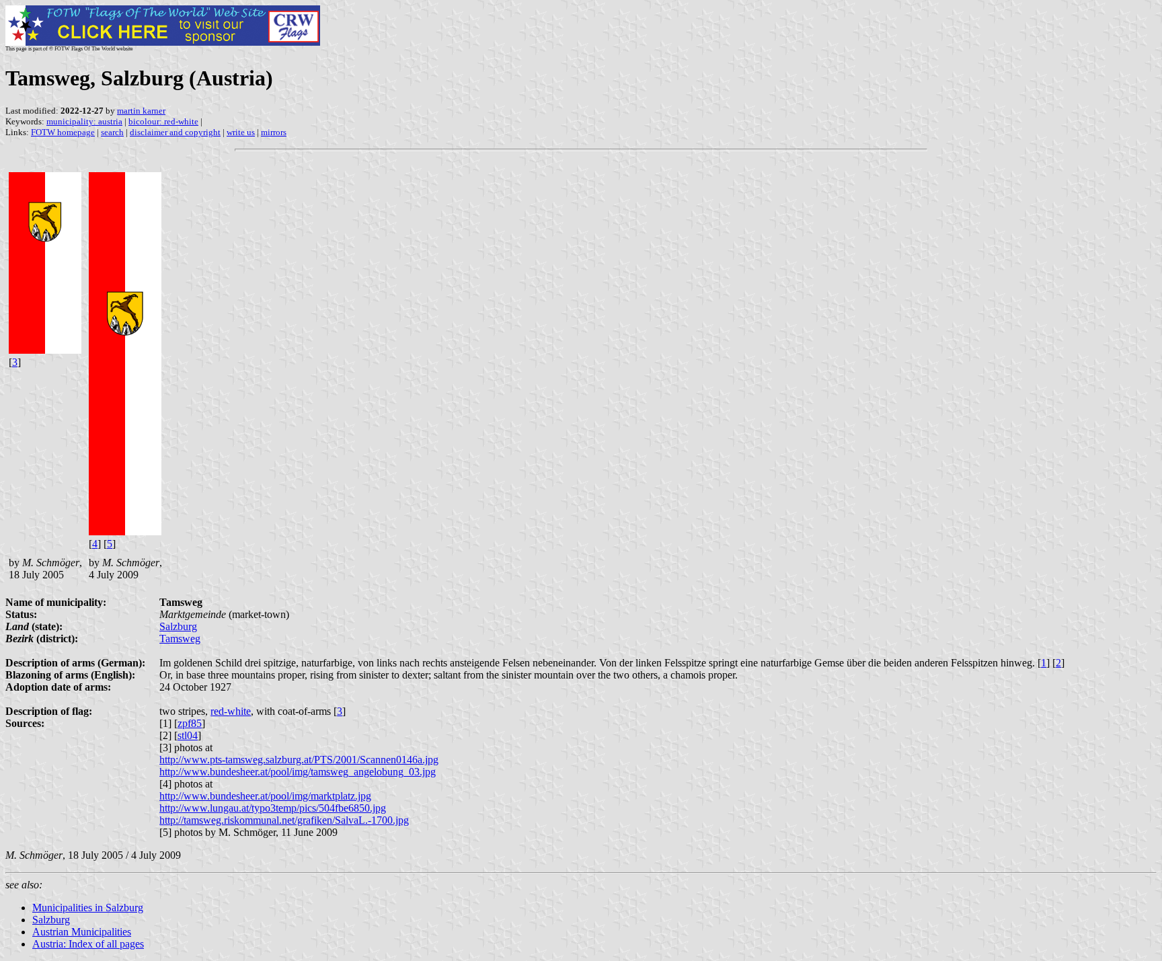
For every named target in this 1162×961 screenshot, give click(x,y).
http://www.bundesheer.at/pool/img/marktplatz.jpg (265, 796)
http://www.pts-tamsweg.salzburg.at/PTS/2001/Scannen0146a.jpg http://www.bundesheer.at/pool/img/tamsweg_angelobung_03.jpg (298, 765)
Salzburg (178, 626)
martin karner (141, 111)
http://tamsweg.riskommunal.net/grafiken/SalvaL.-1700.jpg (284, 820)
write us (241, 132)
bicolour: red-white (163, 121)
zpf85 (190, 723)
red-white (230, 711)
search (112, 132)
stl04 (188, 735)
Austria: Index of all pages (88, 944)
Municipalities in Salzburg (87, 907)
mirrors (273, 132)
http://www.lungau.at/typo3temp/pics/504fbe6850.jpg (272, 808)
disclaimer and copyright (175, 132)
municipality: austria (84, 121)
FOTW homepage (63, 132)
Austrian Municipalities (81, 931)
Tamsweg (179, 638)
